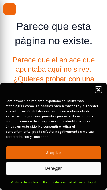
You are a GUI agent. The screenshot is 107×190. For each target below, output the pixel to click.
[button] (98, 90)
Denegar (53, 168)
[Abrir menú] (9, 9)
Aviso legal (87, 182)
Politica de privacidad (59, 182)
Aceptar (53, 152)
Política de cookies (25, 182)
